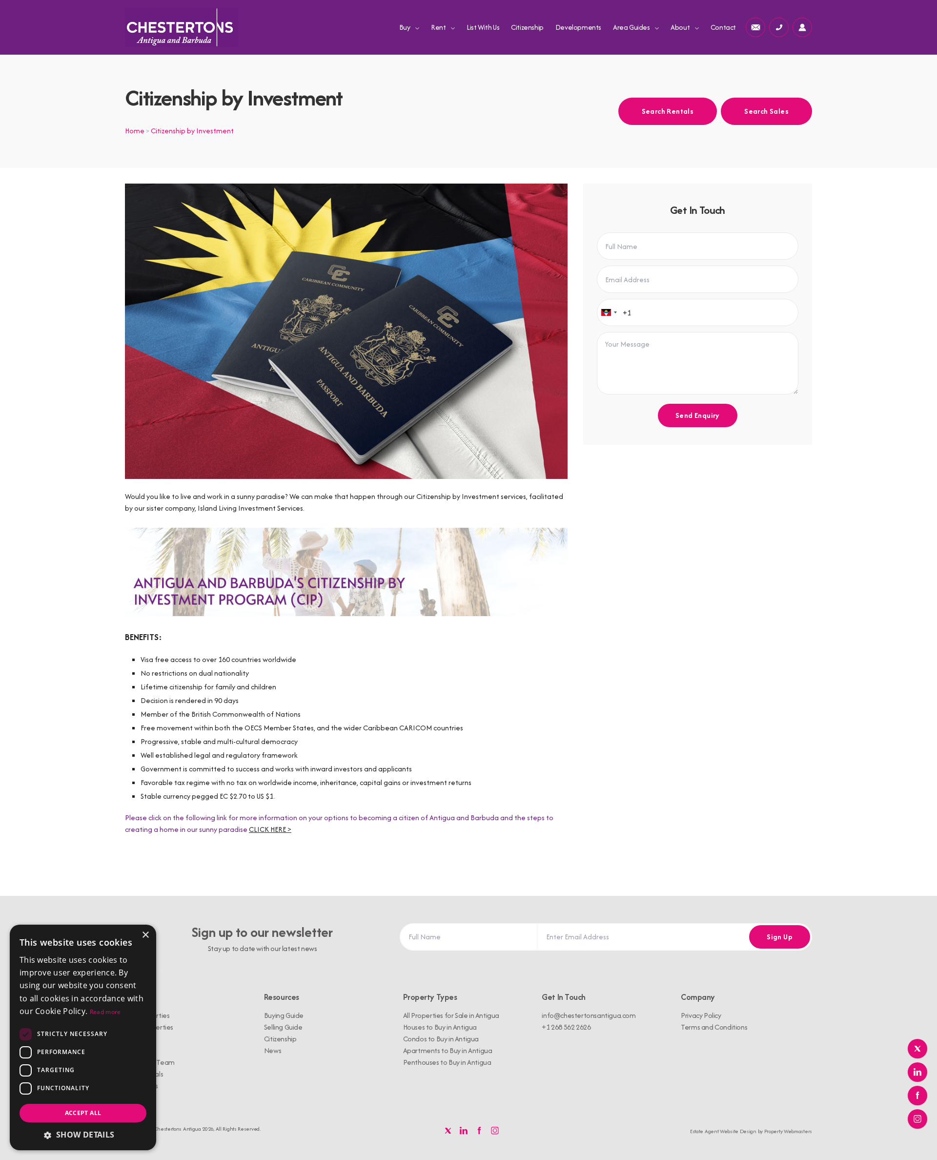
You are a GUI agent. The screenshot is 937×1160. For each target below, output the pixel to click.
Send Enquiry (697, 415)
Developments (578, 27)
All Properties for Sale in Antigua (451, 1015)
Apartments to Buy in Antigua (447, 1050)
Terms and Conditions (714, 1027)
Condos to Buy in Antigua (441, 1039)
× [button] (145, 935)
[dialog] (83, 1037)
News (272, 1050)
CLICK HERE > (270, 829)
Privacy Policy (701, 1015)
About (681, 27)
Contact (723, 27)
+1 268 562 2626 (566, 1027)
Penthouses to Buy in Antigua (447, 1062)
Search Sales (766, 111)
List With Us (483, 27)
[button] (83, 1134)
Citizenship (527, 27)
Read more (105, 1012)
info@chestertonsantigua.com (588, 1015)
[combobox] (608, 312)
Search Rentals (668, 111)
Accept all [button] (83, 1113)
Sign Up (780, 937)
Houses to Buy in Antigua (440, 1027)
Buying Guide (284, 1015)
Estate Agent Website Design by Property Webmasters (751, 1131)
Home (134, 130)
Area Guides (632, 27)
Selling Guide (283, 1027)
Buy (405, 27)
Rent (439, 27)
